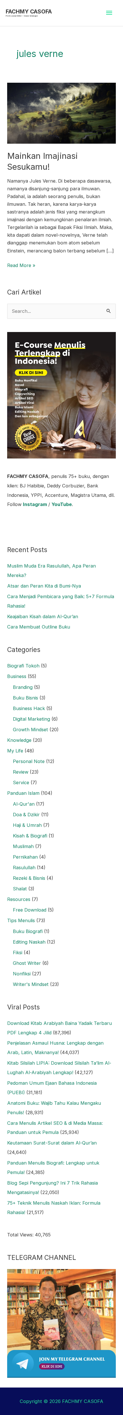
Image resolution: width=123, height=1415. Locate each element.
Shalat (20, 889)
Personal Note (29, 761)
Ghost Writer (27, 963)
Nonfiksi (22, 974)
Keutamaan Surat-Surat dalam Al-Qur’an (52, 1143)
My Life (15, 751)
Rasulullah (24, 867)
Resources (18, 899)
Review (20, 772)
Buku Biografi (28, 931)
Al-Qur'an (24, 804)
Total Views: (21, 1235)
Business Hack (29, 708)
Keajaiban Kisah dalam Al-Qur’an (42, 616)
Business (16, 676)
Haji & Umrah (27, 825)
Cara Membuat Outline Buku (38, 627)
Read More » (21, 265)
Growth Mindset (30, 729)
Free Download (29, 910)
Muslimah (23, 846)
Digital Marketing (31, 719)
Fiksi (17, 952)
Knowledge (19, 740)
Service (21, 782)
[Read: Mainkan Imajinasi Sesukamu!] (61, 113)
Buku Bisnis (25, 698)
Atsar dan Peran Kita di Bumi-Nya (44, 586)
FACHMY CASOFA (29, 11)
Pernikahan (25, 857)
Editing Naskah (29, 942)
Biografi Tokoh (23, 666)
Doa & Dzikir (26, 814)
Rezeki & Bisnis (29, 878)
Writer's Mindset (31, 984)
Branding (23, 687)
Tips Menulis (21, 920)
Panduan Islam (23, 793)
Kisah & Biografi (30, 836)
